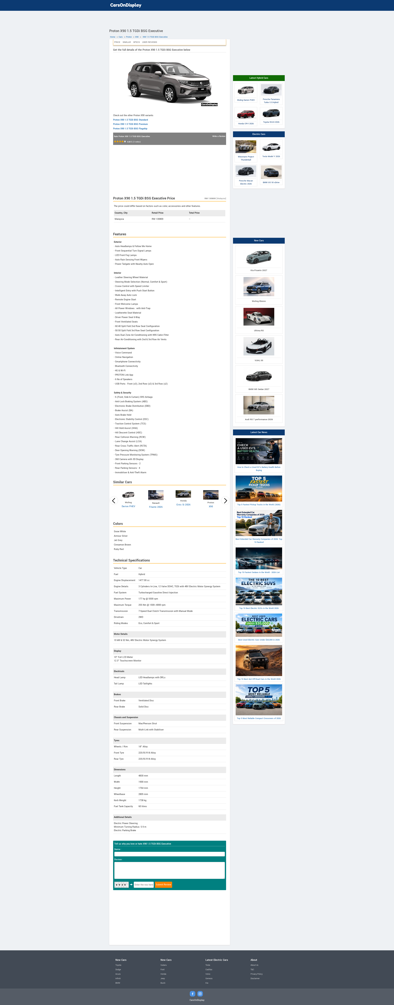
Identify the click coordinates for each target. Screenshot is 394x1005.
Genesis (208, 978)
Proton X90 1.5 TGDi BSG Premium (130, 124)
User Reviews (149, 42)
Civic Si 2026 (183, 504)
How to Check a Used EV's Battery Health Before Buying (258, 469)
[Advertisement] (197, 19)
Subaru (164, 965)
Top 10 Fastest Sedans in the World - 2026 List (259, 572)
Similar (127, 42)
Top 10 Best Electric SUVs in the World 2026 (259, 608)
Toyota (118, 965)
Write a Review (218, 136)
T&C (252, 969)
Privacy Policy (257, 974)
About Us (254, 965)
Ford (162, 969)
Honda (163, 974)
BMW (117, 983)
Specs (136, 42)
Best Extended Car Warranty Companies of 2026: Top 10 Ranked (259, 541)
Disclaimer (255, 978)
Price (117, 42)
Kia (206, 983)
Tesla (207, 965)
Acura (118, 974)
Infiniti (118, 978)
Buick (163, 983)
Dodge (118, 969)
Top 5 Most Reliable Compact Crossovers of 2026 (259, 718)
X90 (211, 506)
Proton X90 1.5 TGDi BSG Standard (130, 120)
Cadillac (208, 969)
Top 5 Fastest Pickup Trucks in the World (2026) (259, 504)
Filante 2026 (156, 507)
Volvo (207, 974)
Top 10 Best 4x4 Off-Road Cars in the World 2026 (259, 679)
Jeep (163, 978)
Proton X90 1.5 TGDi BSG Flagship (130, 128)
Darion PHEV (128, 506)
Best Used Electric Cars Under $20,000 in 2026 (259, 639)
